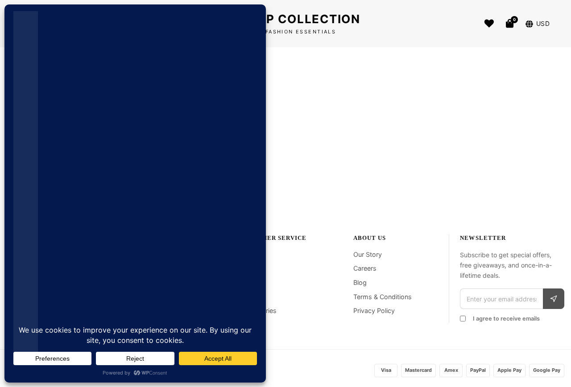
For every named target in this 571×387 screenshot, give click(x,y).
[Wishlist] (489, 23)
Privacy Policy (374, 310)
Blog (360, 282)
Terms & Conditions (382, 297)
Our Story (367, 254)
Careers (365, 268)
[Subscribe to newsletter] (553, 298)
